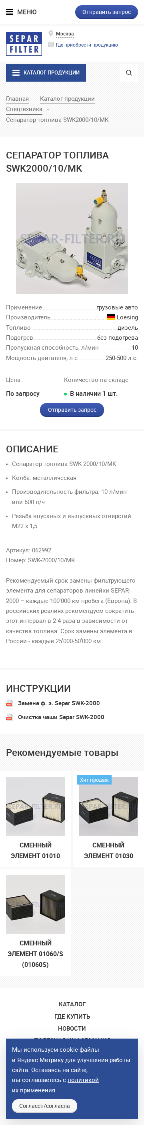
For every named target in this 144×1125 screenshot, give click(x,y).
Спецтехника (24, 109)
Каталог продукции (67, 98)
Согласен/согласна (44, 1105)
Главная (17, 98)
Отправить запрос (106, 12)
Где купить (72, 1016)
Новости (72, 1028)
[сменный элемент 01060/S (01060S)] (35, 901)
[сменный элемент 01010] (35, 803)
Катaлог (72, 1004)
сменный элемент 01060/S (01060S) (35, 954)
